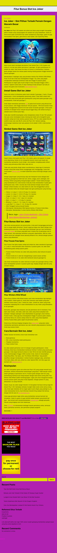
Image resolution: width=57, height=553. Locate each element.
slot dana (10, 405)
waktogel (4, 518)
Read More (8, 410)
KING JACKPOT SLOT (31, 87)
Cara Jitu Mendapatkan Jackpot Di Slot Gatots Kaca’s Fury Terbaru (23, 505)
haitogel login (34, 400)
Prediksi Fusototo (7, 516)
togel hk (2, 538)
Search (4, 477)
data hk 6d (5, 514)
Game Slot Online (9, 231)
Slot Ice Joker (16, 171)
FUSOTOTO (5, 512)
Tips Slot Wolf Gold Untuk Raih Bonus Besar (17, 489)
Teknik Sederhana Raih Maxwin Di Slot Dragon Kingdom (20, 501)
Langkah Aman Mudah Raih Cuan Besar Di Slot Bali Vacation (22, 497)
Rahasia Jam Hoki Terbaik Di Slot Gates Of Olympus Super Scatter (23, 493)
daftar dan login (15, 522)
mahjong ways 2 (17, 362)
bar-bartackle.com (23, 393)
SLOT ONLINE (7, 18)
